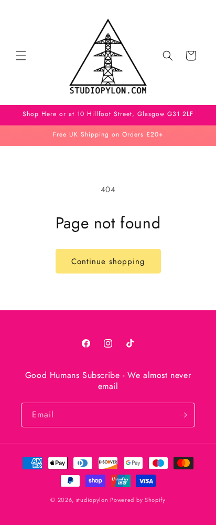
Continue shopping (108, 261)
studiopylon (92, 500)
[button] (21, 55)
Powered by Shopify (138, 500)
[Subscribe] (183, 415)
